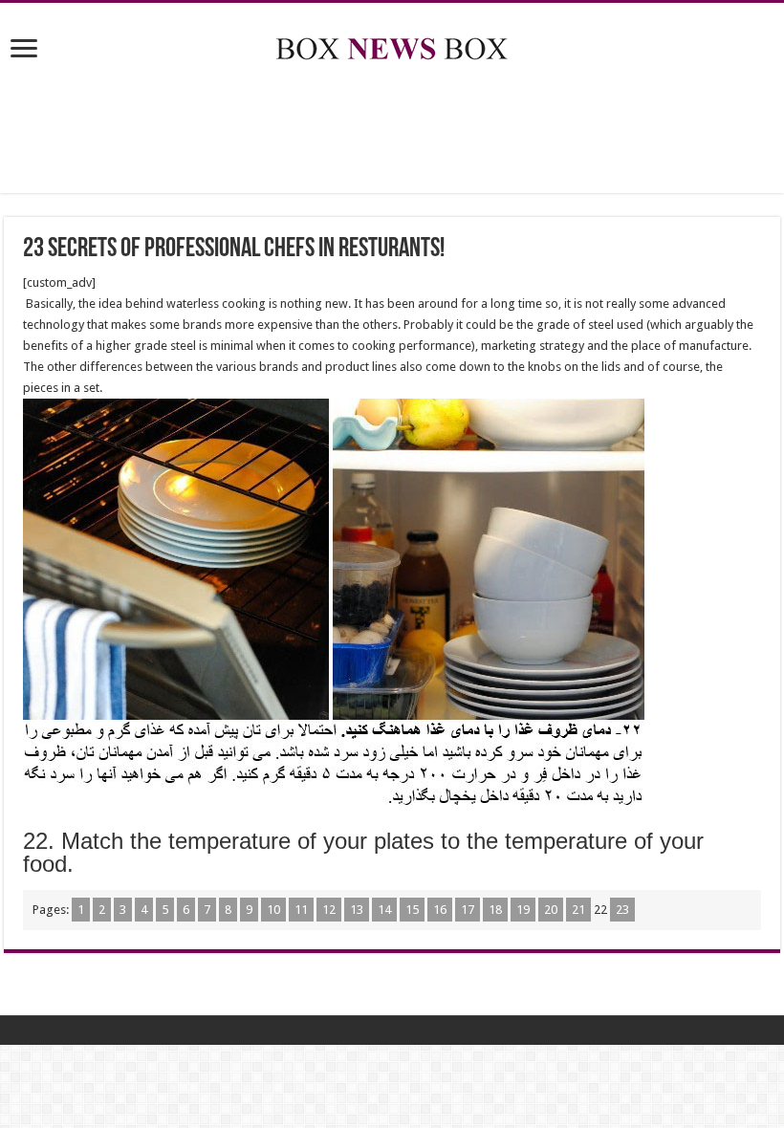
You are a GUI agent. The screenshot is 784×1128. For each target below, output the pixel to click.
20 (550, 909)
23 (622, 909)
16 (439, 909)
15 (412, 909)
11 (301, 909)
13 (356, 909)
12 (329, 909)
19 (523, 909)
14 (384, 909)
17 (467, 909)
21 (578, 909)
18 (495, 909)
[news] (392, 45)
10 (273, 909)
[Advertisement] (392, 131)
